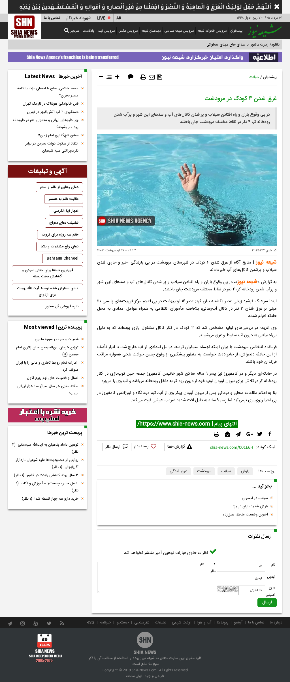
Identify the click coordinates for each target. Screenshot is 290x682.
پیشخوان (236, 31)
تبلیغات (160, 622)
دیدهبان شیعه (151, 31)
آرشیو (238, 622)
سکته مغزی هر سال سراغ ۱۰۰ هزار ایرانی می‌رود (47, 389)
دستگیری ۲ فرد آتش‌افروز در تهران (52, 112)
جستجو (123, 622)
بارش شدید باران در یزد (250, 506)
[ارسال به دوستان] (152, 77)
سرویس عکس (128, 31)
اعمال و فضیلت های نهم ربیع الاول (52, 378)
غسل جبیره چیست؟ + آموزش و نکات (47, 487)
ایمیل (271, 577)
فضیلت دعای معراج (63, 223)
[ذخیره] (159, 77)
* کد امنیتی (270, 592)
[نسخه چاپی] (143, 77)
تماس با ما (52, 18)
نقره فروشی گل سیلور (61, 306)
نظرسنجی (141, 622)
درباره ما (276, 622)
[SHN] (24, 26)
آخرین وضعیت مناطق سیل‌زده (245, 515)
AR (118, 18)
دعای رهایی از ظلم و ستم (59, 187)
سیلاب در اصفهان (255, 498)
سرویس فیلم (106, 31)
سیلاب (226, 471)
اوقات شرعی (181, 622)
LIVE (101, 18)
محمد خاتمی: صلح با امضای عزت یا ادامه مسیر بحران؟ (47, 92)
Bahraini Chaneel (62, 258)
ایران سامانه (134, 676)
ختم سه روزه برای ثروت (60, 235)
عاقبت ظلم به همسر (63, 199)
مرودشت (204, 471)
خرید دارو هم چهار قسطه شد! (50, 499)
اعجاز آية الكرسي (66, 211)
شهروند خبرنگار (78, 18)
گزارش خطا (176, 446)
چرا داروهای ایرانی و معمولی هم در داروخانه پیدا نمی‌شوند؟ (45, 123)
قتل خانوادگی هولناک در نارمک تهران (50, 104)
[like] (147, 447)
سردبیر (75, 31)
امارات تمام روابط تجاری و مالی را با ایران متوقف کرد (47, 366)
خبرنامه (105, 622)
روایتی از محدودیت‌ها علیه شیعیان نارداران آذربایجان (46, 463)
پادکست (88, 31)
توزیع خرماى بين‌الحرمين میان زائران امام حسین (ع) (47, 351)
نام (273, 565)
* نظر (213, 568)
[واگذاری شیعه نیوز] (145, 56)
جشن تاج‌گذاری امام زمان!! (57, 135)
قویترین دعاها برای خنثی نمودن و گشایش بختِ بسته (47, 273)
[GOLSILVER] (47, 415)
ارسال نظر (113, 447)
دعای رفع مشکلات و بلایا (59, 246)
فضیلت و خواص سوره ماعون (56, 339)
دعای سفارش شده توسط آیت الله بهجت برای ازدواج (47, 291)
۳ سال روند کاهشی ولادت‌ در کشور (46, 475)
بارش (245, 471)
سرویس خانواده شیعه (212, 31)
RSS (90, 622)
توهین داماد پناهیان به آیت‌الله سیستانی (45, 448)
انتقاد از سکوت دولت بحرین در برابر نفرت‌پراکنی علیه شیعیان (51, 147)
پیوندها (222, 622)
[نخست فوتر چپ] (46, 648)
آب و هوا (204, 622)
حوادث (254, 77)
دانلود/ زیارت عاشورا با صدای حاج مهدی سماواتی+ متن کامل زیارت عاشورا (224, 45)
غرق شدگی (178, 471)
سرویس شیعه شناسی (179, 31)
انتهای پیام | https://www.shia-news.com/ (187, 424)
